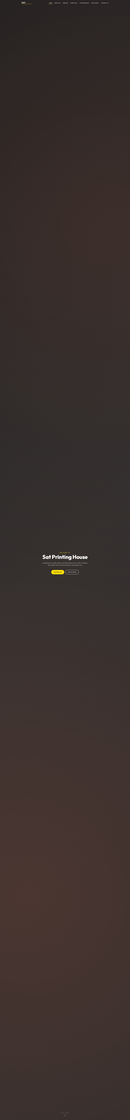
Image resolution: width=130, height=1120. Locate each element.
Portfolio (73, 3)
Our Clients (95, 3)
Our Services (58, 572)
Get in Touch (72, 572)
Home (50, 3)
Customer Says (84, 3)
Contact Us (104, 3)
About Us (57, 3)
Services (65, 3)
